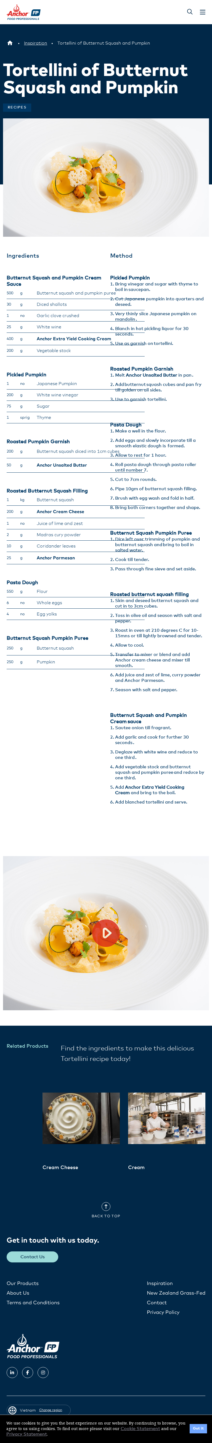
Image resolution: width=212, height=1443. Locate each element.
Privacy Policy (163, 1312)
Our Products (23, 1283)
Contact (157, 1302)
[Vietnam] (10, 43)
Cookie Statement (140, 1428)
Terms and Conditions (33, 1302)
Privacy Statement (26, 1434)
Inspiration (160, 1283)
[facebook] (27, 1372)
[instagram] (43, 1372)
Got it (198, 1428)
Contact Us (32, 1257)
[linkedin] (12, 1372)
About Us (18, 1293)
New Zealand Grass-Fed (176, 1293)
